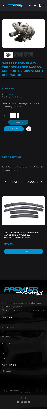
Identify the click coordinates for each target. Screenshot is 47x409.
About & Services (8, 327)
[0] (40, 5)
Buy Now (15, 129)
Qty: (4, 115)
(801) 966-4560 (19, 307)
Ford (4, 349)
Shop (4, 323)
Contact (5, 332)
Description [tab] (11, 157)
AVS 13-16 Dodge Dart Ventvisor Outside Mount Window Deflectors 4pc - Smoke (21, 235)
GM (3, 354)
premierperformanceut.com (29, 391)
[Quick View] (5, 208)
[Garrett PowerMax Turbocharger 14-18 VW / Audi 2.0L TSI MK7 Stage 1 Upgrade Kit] (8, 55)
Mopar (4, 358)
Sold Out (20, 122)
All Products (6, 336)
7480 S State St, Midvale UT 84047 (28, 303)
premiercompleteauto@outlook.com (28, 310)
